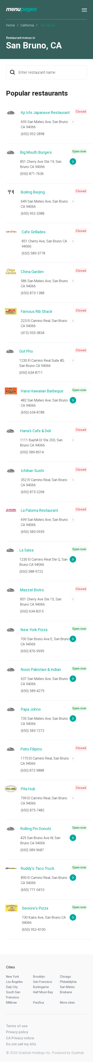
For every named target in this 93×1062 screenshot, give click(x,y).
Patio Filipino (31, 749)
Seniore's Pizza (35, 908)
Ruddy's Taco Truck (37, 868)
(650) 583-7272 (32, 731)
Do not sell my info (21, 1044)
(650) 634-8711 (31, 373)
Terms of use (16, 1026)
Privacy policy (17, 1032)
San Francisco (42, 982)
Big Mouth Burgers (36, 152)
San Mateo (67, 987)
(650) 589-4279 (32, 691)
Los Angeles (14, 982)
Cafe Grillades (34, 232)
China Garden (32, 271)
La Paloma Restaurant (39, 510)
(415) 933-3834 (32, 333)
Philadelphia (68, 982)
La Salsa (26, 550)
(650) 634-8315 (32, 611)
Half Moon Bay (43, 992)
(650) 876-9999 (32, 651)
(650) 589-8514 (32, 452)
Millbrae (11, 1002)
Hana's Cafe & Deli (35, 431)
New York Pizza (34, 629)
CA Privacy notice (20, 1038)
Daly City (12, 987)
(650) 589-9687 (32, 850)
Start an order (78, 123)
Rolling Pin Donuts (35, 828)
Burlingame (41, 987)
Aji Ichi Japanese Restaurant (45, 112)
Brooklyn (39, 976)
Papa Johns (31, 709)
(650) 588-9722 (31, 571)
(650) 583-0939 (32, 532)
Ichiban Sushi (32, 470)
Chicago (65, 976)
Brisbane (66, 992)
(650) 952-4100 (33, 930)
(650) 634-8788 (32, 412)
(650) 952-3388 (32, 213)
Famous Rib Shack (36, 311)
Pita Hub (28, 789)
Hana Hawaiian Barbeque (42, 391)
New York (12, 976)
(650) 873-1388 (32, 293)
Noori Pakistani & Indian (41, 669)
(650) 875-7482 (32, 810)
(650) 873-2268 (32, 492)
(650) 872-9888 (32, 770)
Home (10, 25)
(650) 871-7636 (32, 174)
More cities (67, 1002)
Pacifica (38, 1002)
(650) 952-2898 (32, 134)
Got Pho (26, 351)
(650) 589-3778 (33, 253)
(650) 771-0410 (32, 890)
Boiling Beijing (33, 192)
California (27, 25)
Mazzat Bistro (32, 590)
